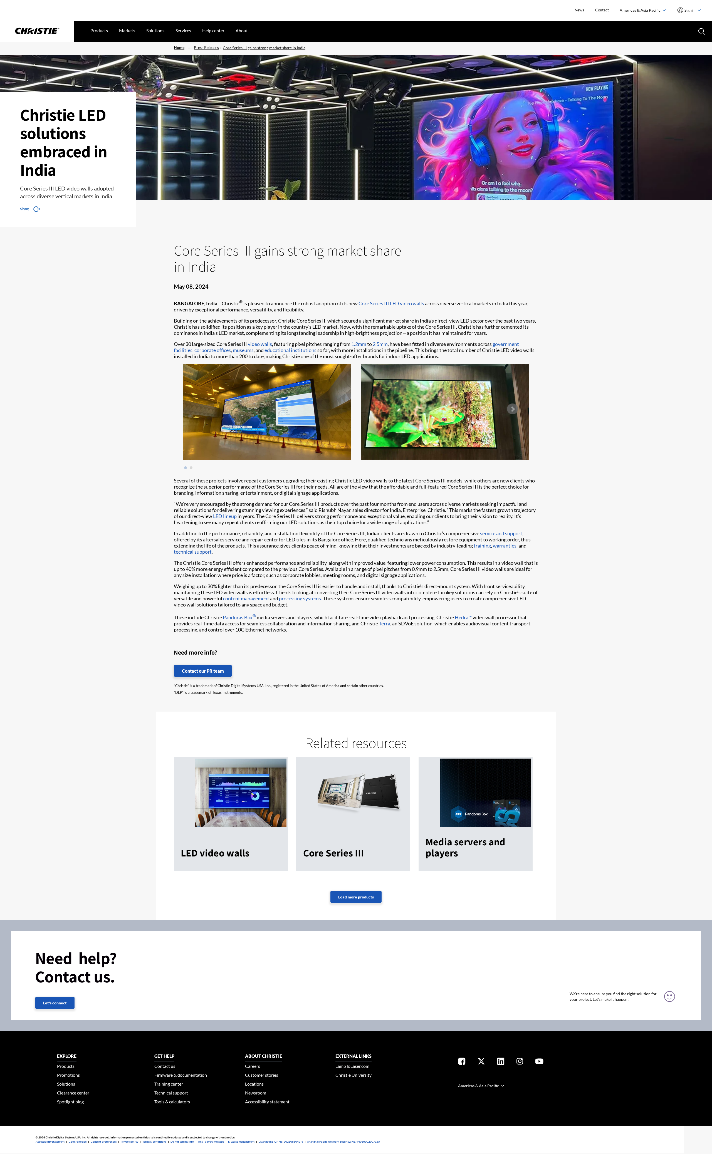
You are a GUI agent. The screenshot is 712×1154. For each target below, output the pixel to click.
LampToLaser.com (352, 1066)
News (579, 10)
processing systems (300, 598)
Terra (384, 623)
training (482, 546)
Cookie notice (77, 1141)
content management (246, 598)
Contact (602, 10)
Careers (252, 1066)
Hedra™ (463, 617)
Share (24, 208)
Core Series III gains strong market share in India (264, 47)
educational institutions (290, 350)
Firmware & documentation (180, 1075)
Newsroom (255, 1092)
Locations (254, 1083)
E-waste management (241, 1141)
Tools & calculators (172, 1101)
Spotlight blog (70, 1101)
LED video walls (407, 303)
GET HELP (164, 1056)
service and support (501, 533)
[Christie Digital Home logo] (37, 31)
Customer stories (261, 1075)
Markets (127, 30)
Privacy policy (129, 1141)
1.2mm (358, 344)
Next (512, 409)
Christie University (353, 1075)
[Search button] (701, 31)
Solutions (155, 30)
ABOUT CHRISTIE (263, 1056)
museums (243, 350)
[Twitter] (481, 1062)
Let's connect (55, 1003)
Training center (168, 1083)
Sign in (690, 10)
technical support (193, 552)
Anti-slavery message (211, 1141)
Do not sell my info (182, 1141)
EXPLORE (66, 1056)
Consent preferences (104, 1141)
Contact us (164, 1066)
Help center (213, 30)
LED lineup (225, 516)
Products (99, 30)
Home (179, 47)
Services (183, 30)
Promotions (68, 1075)
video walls (260, 344)
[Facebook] (462, 1062)
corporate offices (212, 350)
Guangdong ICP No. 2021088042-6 (281, 1141)
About (242, 30)
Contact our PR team (203, 670)
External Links (353, 1056)
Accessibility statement (267, 1101)
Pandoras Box (239, 617)
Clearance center (73, 1092)
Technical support (171, 1092)
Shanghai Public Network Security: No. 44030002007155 (343, 1141)
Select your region (478, 1076)
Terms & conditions (154, 1141)
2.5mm (380, 344)
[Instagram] (519, 1062)
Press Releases (206, 47)
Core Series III (374, 303)
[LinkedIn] (501, 1062)
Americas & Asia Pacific (640, 10)
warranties (504, 546)
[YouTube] (539, 1062)
